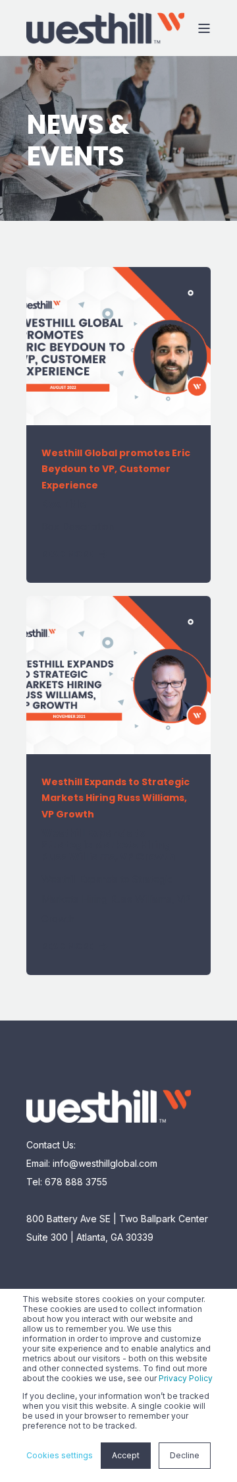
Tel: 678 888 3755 (66, 1181)
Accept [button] (126, 1455)
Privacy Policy (186, 1378)
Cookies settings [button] (59, 1455)
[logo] (108, 1106)
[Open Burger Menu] (204, 28)
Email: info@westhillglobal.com (91, 1163)
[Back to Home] (105, 28)
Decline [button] (184, 1455)
